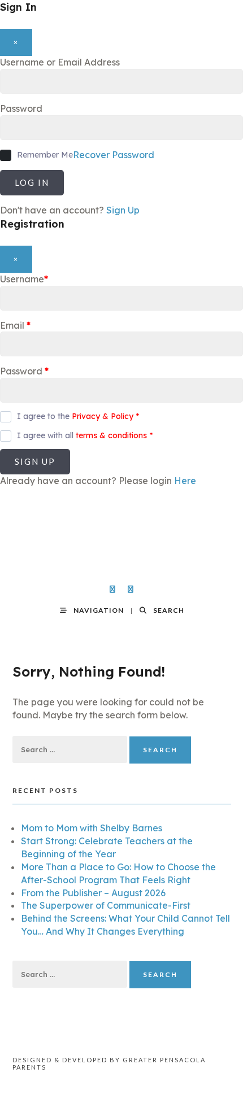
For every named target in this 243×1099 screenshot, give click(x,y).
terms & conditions (111, 435)
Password (21, 108)
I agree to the (78, 416)
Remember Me (45, 155)
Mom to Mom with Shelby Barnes (91, 828)
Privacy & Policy (102, 416)
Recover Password (113, 154)
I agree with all (85, 435)
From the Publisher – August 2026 (93, 893)
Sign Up (123, 210)
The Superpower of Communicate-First (105, 905)
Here (185, 480)
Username (24, 279)
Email (15, 325)
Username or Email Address (60, 62)
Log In (32, 182)
